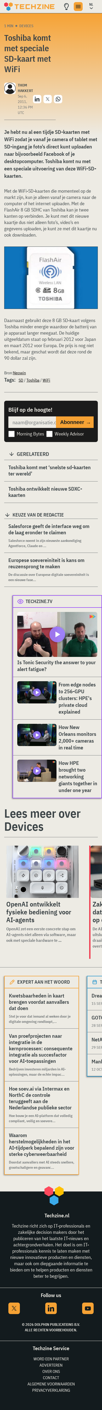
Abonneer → (75, 422)
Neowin (19, 372)
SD (21, 380)
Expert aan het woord (43, 982)
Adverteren (51, 1365)
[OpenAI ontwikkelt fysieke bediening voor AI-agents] (42, 872)
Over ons (51, 1371)
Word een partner (51, 1358)
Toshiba (32, 380)
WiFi (46, 380)
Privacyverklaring (51, 1390)
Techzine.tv (39, 601)
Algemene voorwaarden (51, 1383)
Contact (51, 1377)
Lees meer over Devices (42, 820)
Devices (26, 26)
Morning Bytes (30, 434)
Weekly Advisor (69, 434)
